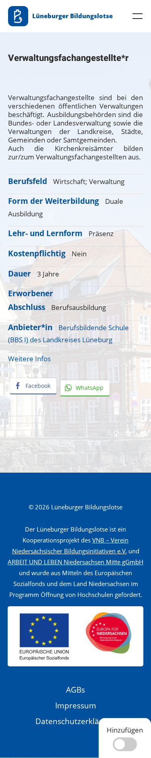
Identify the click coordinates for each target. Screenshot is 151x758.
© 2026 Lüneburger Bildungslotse (75, 507)
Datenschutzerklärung (75, 721)
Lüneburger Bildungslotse (72, 16)
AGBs (75, 690)
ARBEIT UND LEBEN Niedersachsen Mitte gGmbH (75, 562)
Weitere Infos (29, 358)
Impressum (75, 705)
